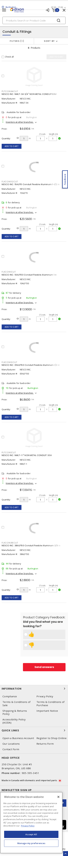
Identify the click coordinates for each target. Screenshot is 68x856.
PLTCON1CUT (9, 452)
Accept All (31, 834)
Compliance (9, 696)
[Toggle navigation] (4, 10)
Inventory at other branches (20, 122)
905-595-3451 (30, 773)
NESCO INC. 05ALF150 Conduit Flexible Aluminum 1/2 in (31, 365)
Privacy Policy (44, 696)
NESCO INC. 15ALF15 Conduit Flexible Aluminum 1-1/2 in (31, 184)
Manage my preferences (31, 843)
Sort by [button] (49, 41)
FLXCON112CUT (10, 181)
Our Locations (11, 743)
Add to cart (12, 146)
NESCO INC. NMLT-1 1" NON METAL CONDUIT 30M (27, 455)
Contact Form (10, 749)
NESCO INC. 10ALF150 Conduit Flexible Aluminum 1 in (29, 274)
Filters (16, 41)
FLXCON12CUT (9, 362)
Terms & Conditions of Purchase (50, 703)
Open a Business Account (18, 738)
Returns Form (45, 743)
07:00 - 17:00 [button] (57, 7)
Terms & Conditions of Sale (16, 703)
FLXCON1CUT (9, 271)
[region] (31, 822)
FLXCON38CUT (10, 542)
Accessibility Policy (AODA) (14, 721)
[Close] (58, 796)
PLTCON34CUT (10, 91)
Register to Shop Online (51, 738)
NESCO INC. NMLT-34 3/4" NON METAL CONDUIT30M (29, 94)
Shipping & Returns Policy (14, 712)
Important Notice (47, 710)
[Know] (18, 138)
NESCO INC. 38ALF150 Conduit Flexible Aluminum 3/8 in (31, 545)
